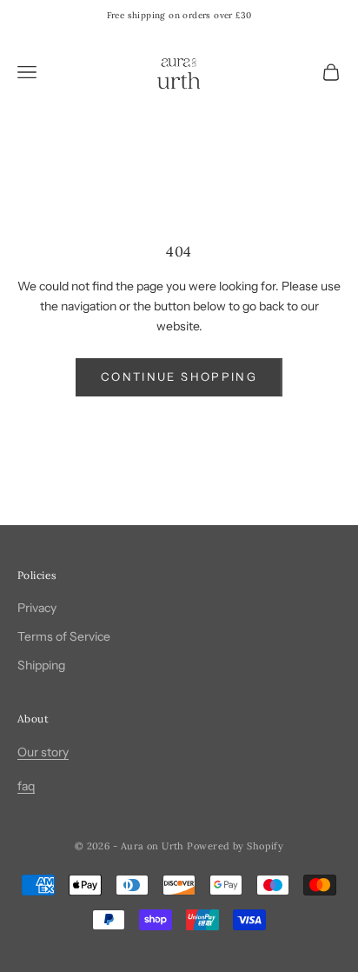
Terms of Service (63, 636)
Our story (43, 752)
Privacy (36, 608)
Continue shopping (179, 376)
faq (26, 786)
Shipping (41, 665)
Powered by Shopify (235, 846)
